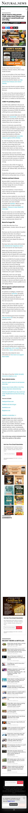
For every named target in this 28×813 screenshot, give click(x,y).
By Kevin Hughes (16, 660)
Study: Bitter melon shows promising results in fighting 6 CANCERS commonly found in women (16, 705)
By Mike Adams (15, 676)
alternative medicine (16, 418)
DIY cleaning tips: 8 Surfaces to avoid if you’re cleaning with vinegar (16, 745)
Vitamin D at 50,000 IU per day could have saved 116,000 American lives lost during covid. (13, 393)
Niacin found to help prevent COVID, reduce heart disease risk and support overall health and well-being (16, 650)
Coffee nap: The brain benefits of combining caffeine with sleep (15, 740)
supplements (17, 431)
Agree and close (13, 804)
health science (14, 422)
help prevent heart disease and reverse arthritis (12, 81)
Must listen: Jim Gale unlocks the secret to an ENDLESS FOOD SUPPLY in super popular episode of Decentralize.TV (16, 753)
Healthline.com (6, 407)
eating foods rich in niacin (12, 348)
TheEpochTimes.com (8, 401)
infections (17, 423)
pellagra (4, 431)
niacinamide (12, 117)
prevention (10, 431)
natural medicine (6, 427)
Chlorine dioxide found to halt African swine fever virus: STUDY (16, 717)
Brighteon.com (6, 410)
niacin (13, 427)
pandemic (21, 429)
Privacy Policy (11, 801)
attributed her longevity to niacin (14, 246)
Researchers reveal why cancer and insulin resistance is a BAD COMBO (15, 734)
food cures (10, 420)
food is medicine (18, 420)
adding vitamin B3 (7, 317)
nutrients (4, 429)
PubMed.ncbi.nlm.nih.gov (9, 404)
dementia (14, 293)
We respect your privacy (19, 790)
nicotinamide (19, 427)
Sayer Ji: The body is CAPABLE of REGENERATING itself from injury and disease (16, 658)
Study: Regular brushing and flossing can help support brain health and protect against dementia (16, 680)
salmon (11, 350)
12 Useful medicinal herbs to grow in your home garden (16, 711)
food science (5, 422)
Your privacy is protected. (8, 458)
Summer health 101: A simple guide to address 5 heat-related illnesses (16, 692)
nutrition (10, 429)
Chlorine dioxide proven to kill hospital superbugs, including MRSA (16, 686)
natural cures (10, 425)
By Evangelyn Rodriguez (17, 730)
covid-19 (4, 420)
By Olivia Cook (15, 666)
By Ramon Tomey (16, 707)
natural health (18, 425)
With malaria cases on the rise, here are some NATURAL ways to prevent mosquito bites (15, 761)
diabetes (12, 203)
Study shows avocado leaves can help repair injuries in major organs (16, 644)
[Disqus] (14, 538)
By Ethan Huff (15, 689)
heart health (10, 423)
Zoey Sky (12, 25)
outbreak (15, 429)
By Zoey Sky (15, 646)
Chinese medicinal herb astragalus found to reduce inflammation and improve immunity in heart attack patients (15, 768)
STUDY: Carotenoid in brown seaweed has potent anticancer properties (16, 728)
